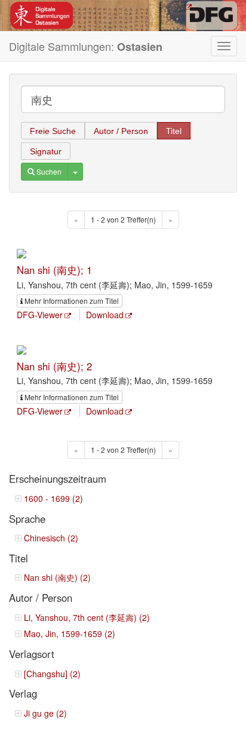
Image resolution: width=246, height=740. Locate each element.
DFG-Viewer (40, 315)
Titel (174, 131)
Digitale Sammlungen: (85, 46)
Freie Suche (53, 131)
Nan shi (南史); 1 (54, 270)
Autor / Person (121, 131)
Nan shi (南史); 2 (54, 366)
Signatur (45, 151)
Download (105, 315)
